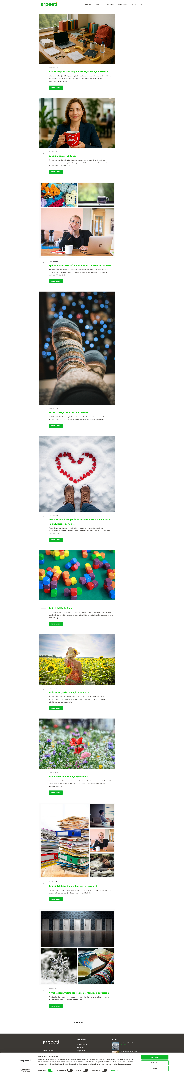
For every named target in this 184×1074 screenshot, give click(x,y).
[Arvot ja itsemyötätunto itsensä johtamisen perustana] (77, 947)
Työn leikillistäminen (60, 608)
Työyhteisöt (81, 1051)
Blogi (134, 4)
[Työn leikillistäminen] (77, 575)
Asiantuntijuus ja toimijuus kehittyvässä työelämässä (78, 71)
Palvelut (97, 4)
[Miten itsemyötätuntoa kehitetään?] (77, 348)
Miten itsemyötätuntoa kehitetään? (68, 412)
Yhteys (142, 4)
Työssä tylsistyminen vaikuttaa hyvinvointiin (73, 886)
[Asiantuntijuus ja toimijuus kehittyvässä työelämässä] (77, 39)
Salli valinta (155, 1063)
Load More (78, 1022)
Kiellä (155, 1068)
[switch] (70, 1070)
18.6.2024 (55, 772)
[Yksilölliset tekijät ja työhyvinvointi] (77, 744)
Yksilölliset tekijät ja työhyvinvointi (68, 776)
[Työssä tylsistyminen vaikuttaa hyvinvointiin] (77, 840)
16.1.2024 (55, 988)
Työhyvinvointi (82, 1044)
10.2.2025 (55, 261)
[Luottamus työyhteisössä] (115, 1046)
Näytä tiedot (115, 1070)
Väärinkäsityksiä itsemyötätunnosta (69, 692)
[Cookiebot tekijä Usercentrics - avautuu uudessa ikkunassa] (25, 1070)
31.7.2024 (55, 688)
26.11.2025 (55, 67)
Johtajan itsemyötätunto (62, 156)
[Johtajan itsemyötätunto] (77, 123)
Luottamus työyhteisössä (128, 1043)
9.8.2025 (55, 151)
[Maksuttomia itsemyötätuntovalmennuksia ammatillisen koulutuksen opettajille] (77, 474)
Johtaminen (81, 1047)
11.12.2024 (55, 515)
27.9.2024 (55, 604)
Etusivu (88, 4)
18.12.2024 (55, 408)
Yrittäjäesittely (109, 4)
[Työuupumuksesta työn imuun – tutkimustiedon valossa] (77, 220)
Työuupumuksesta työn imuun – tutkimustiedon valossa (80, 265)
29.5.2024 (55, 882)
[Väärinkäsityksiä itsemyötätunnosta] (77, 659)
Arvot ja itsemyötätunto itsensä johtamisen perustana (79, 993)
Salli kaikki (155, 1057)
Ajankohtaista (123, 4)
